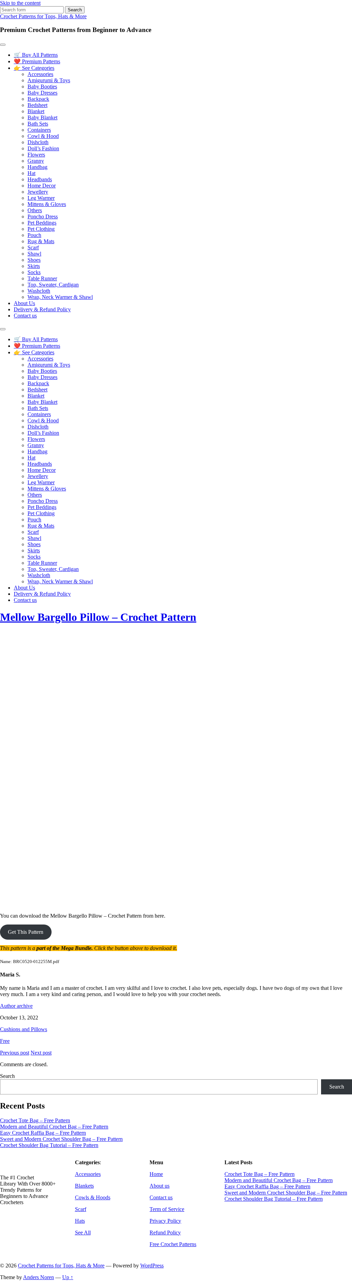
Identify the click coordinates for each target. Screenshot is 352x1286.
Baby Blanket (42, 117)
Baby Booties (42, 86)
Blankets (84, 1186)
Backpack (38, 99)
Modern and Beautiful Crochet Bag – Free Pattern (54, 1127)
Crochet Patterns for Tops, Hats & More (43, 16)
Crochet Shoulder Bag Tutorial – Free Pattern (49, 1145)
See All (83, 1232)
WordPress (152, 1265)
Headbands (40, 179)
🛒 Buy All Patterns (36, 55)
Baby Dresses (42, 93)
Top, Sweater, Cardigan (53, 285)
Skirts (34, 266)
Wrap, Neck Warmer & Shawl (60, 297)
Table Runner (42, 278)
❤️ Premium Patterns (37, 61)
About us (159, 1186)
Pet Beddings (42, 223)
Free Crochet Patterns (173, 1244)
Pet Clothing (41, 229)
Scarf (33, 247)
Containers (39, 130)
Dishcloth (38, 142)
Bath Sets (38, 124)
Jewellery (38, 192)
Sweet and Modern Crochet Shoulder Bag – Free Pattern (61, 1139)
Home (156, 1174)
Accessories (40, 74)
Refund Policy (165, 1232)
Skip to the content (20, 3)
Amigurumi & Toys (49, 80)
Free (5, 1041)
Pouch (34, 235)
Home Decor (42, 185)
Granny (36, 161)
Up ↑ (67, 1277)
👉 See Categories (34, 68)
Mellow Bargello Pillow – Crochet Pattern (98, 617)
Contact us (25, 315)
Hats (80, 1221)
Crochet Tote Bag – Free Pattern (35, 1120)
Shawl (34, 254)
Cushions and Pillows (23, 1029)
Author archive (16, 1006)
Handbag (37, 167)
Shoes (34, 260)
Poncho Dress (43, 216)
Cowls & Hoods (92, 1197)
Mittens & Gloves (47, 204)
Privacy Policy (165, 1221)
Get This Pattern (25, 932)
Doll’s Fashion (43, 148)
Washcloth (39, 291)
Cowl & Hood (43, 136)
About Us (24, 303)
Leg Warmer (41, 198)
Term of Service (167, 1209)
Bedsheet (37, 105)
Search (7, 1076)
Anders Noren (38, 1277)
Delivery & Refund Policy (42, 309)
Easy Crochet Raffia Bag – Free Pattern (43, 1133)
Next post (41, 1053)
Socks (34, 272)
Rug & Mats (41, 241)
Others (35, 210)
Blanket (36, 111)
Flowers (36, 155)
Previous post (14, 1053)
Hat (31, 173)
